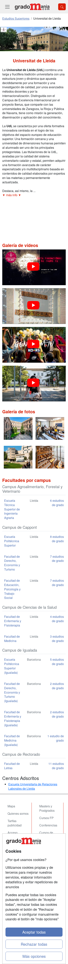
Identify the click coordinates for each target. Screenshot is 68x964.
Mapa (11, 806)
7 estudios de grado (57, 558)
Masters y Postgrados (47, 808)
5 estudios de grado (57, 661)
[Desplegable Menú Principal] (7, 7)
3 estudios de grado (57, 638)
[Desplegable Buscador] (62, 6)
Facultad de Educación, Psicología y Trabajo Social (12, 589)
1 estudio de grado (55, 738)
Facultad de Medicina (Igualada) (12, 740)
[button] (34, 195)
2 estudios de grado (57, 685)
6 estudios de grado (57, 502)
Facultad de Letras (12, 765)
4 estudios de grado (57, 618)
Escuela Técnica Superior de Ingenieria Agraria (12, 509)
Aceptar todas (34, 932)
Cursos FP (46, 818)
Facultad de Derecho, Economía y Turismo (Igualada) (12, 692)
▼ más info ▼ (11, 195)
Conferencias (48, 825)
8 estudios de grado (57, 538)
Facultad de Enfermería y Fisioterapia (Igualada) (12, 718)
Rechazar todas (34, 944)
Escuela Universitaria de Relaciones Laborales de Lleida (32, 786)
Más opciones (34, 956)
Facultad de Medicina (12, 638)
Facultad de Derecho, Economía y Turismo (12, 563)
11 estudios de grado (56, 765)
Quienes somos (18, 813)
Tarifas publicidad (15, 823)
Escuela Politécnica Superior (11, 540)
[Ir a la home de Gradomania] (32, 7)
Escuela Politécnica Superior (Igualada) (11, 666)
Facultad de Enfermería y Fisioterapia (12, 620)
